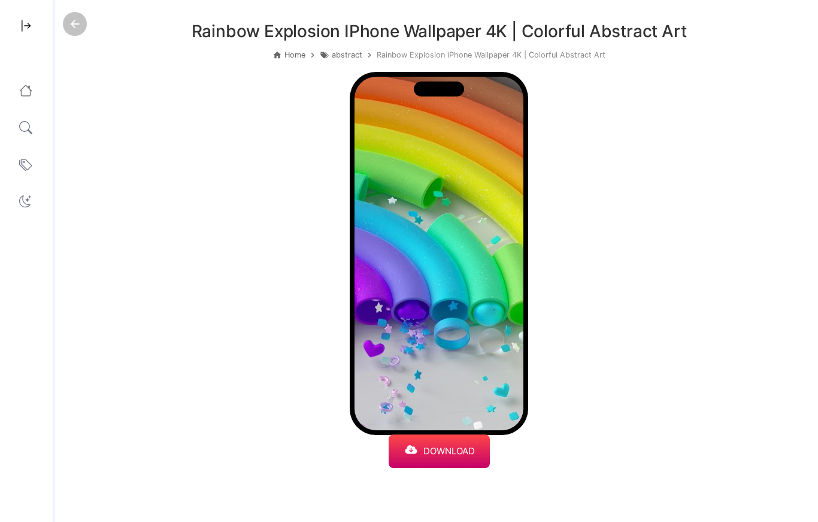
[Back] (75, 24)
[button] (25, 201)
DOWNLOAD (449, 451)
